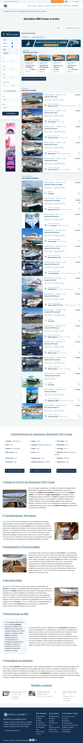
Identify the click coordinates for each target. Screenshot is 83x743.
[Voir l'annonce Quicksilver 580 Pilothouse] (78, 336)
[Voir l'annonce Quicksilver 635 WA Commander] (78, 193)
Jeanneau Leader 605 (50, 391)
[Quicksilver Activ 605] (32, 284)
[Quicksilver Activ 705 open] (58, 58)
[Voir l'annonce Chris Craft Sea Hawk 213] (78, 416)
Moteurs (40, 5)
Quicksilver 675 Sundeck (51, 344)
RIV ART (12, 740)
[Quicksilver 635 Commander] (32, 204)
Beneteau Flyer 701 (43, 692)
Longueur (4, 66)
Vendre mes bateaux (13, 730)
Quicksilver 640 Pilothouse (51, 216)
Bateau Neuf (41, 716)
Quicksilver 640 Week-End (51, 264)
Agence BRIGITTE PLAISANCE (56, 305)
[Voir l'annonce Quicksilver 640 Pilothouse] (78, 225)
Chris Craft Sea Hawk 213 (51, 407)
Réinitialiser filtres (10, 117)
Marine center (52, 353)
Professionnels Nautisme (71, 725)
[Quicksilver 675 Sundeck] (32, 347)
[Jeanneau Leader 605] (32, 395)
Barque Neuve (55, 716)
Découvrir (27, 71)
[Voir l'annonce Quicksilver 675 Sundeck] (78, 352)
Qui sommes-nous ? (69, 716)
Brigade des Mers (53, 401)
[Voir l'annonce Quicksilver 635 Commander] (78, 209)
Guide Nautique (67, 5)
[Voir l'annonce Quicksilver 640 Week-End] (78, 272)
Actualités (59, 5)
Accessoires (46, 5)
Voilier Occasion (42, 725)
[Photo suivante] (40, 100)
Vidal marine (52, 154)
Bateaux (34, 5)
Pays (3, 96)
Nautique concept (53, 209)
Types (4, 40)
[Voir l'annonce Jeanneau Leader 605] (78, 400)
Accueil (29, 5)
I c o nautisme (52, 225)
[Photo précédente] (24, 100)
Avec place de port (11, 91)
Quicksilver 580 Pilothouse (51, 328)
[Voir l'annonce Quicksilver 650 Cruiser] (78, 105)
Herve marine (52, 241)
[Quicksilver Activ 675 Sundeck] (30, 58)
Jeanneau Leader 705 (18, 692)
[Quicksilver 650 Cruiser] (32, 100)
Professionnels (75, 5)
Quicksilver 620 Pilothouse (71, 66)
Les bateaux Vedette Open (41, 471)
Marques (7, 43)
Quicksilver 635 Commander (52, 200)
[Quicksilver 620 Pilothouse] (72, 58)
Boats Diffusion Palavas (55, 257)
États (4, 50)
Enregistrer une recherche (73, 28)
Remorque (54, 729)
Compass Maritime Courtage (54, 273)
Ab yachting (52, 122)
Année (3, 74)
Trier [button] (59, 28)
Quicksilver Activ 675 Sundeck (30, 66)
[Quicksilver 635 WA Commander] (45, 58)
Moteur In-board (55, 727)
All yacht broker (53, 138)
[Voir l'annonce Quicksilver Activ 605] (78, 288)
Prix (3, 58)
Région (4, 104)
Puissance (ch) (5, 82)
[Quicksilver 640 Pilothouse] (32, 220)
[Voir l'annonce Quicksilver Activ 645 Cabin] (78, 256)
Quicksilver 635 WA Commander (43, 66)
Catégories (6, 53)
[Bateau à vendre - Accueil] (6, 6)
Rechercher (11, 113)
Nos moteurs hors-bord (67, 471)
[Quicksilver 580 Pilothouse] (32, 332)
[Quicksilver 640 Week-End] (32, 268)
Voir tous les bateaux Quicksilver (34, 79)
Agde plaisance (53, 337)
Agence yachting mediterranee (53, 106)
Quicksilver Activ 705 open (58, 66)
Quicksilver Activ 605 (50, 280)
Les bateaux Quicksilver (16, 471)
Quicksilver (8, 521)
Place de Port (54, 731)
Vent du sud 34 (53, 169)
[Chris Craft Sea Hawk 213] (32, 411)
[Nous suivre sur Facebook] (30, 740)
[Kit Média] (36, 740)
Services (53, 5)
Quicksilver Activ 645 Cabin (52, 248)
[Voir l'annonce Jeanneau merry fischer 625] (78, 384)
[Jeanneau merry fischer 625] (32, 379)
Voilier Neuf (41, 723)
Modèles (7, 46)
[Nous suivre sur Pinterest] (33, 740)
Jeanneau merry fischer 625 (52, 376)
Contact (66, 718)
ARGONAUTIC (52, 289)
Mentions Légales (69, 727)
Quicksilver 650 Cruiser (50, 97)
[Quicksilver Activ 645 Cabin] (32, 252)
